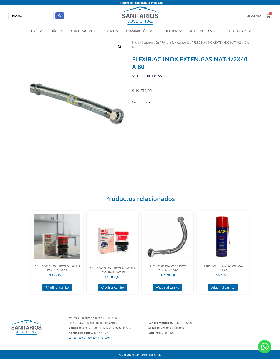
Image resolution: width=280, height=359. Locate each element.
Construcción (150, 42)
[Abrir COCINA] (117, 31)
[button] (119, 46)
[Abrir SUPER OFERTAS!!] (249, 31)
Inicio (135, 42)
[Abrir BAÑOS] (62, 31)
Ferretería (168, 42)
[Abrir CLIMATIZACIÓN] (95, 31)
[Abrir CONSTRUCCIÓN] (151, 31)
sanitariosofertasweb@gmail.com (90, 337)
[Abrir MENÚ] (40, 31)
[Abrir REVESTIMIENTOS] (215, 31)
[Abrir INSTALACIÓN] (180, 31)
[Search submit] (59, 15)
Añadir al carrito (57, 287)
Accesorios (184, 42)
